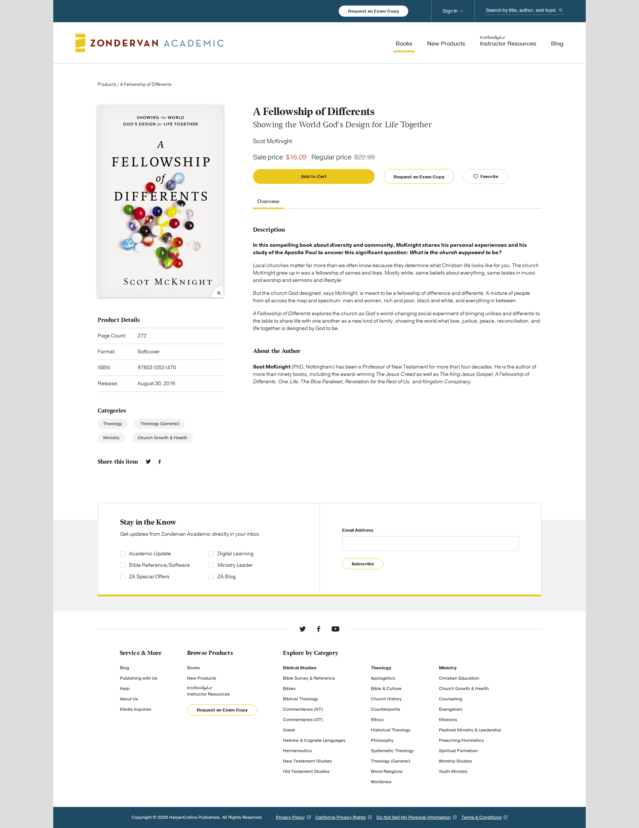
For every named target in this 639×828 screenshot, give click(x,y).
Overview (268, 202)
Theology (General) (159, 424)
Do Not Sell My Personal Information (413, 817)
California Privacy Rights (340, 817)
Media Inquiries (135, 709)
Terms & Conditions (481, 817)
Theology (112, 424)
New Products (201, 678)
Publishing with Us (138, 678)
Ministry (111, 438)
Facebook (159, 462)
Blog (124, 668)
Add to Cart (314, 176)
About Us (129, 699)
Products (107, 84)
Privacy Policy (290, 817)
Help (124, 688)
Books (193, 668)
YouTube (335, 629)
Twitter (148, 462)
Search (561, 10)
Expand (217, 291)
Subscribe (363, 564)
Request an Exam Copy (373, 11)
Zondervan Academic (149, 43)
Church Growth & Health (162, 438)
